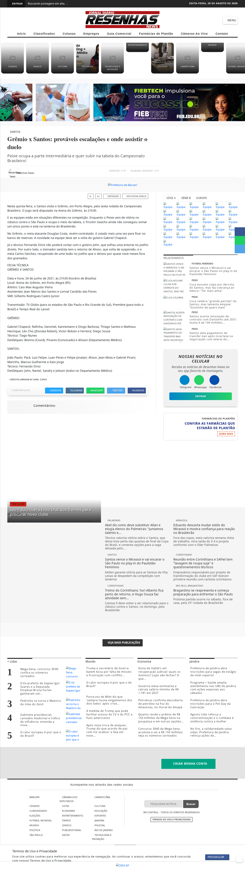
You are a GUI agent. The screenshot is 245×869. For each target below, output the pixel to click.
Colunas (69, 33)
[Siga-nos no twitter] (47, 20)
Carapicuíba (102, 797)
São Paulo (36, 835)
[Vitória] (181, 228)
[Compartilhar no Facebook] (240, 231)
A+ (98, 196)
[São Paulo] (168, 205)
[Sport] (181, 220)
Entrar (17, 3)
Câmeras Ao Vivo (194, 33)
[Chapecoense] (233, 213)
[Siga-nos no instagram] (35, 20)
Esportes (100, 815)
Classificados (44, 33)
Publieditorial (71, 830)
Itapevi (66, 820)
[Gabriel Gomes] (220, 228)
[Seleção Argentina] (233, 228)
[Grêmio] (207, 213)
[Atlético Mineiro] (168, 213)
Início (21, 33)
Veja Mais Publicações (123, 642)
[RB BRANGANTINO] (168, 235)
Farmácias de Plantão (156, 33)
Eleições (34, 815)
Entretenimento (72, 815)
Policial (99, 825)
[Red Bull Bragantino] (207, 228)
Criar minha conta (189, 764)
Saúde (65, 835)
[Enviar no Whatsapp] (240, 240)
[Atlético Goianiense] (207, 220)
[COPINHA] (194, 235)
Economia (68, 810)
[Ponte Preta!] (168, 220)
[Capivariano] (207, 235)
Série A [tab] (171, 198)
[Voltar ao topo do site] (240, 521)
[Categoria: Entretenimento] (137, 51)
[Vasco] (194, 220)
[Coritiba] (168, 228)
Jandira (99, 820)
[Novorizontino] (168, 243)
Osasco (66, 825)
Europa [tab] (201, 198)
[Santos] (207, 205)
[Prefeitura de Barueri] (122, 102)
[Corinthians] (181, 205)
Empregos (91, 33)
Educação (100, 810)
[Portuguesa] (233, 235)
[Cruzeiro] (181, 213)
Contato (222, 33)
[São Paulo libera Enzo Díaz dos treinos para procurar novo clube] (54, 520)
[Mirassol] (181, 235)
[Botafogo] (220, 213)
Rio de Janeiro (103, 830)
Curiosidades (38, 810)
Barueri (34, 797)
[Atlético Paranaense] (194, 213)
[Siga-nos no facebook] (11, 20)
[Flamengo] (194, 205)
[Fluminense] (233, 205)
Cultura (99, 806)
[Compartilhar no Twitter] (240, 249)
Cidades (34, 806)
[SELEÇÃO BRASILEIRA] (194, 228)
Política (34, 830)
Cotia (65, 806)
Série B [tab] (186, 198)
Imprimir (113, 196)
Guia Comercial (119, 33)
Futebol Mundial (40, 820)
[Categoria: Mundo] (212, 51)
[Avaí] (220, 220)
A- (91, 196)
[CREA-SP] (122, 865)
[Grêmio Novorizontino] (220, 235)
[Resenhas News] (123, 19)
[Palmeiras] (220, 205)
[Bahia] (233, 220)
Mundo (34, 825)
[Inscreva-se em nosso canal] (23, 20)
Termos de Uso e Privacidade (171, 819)
